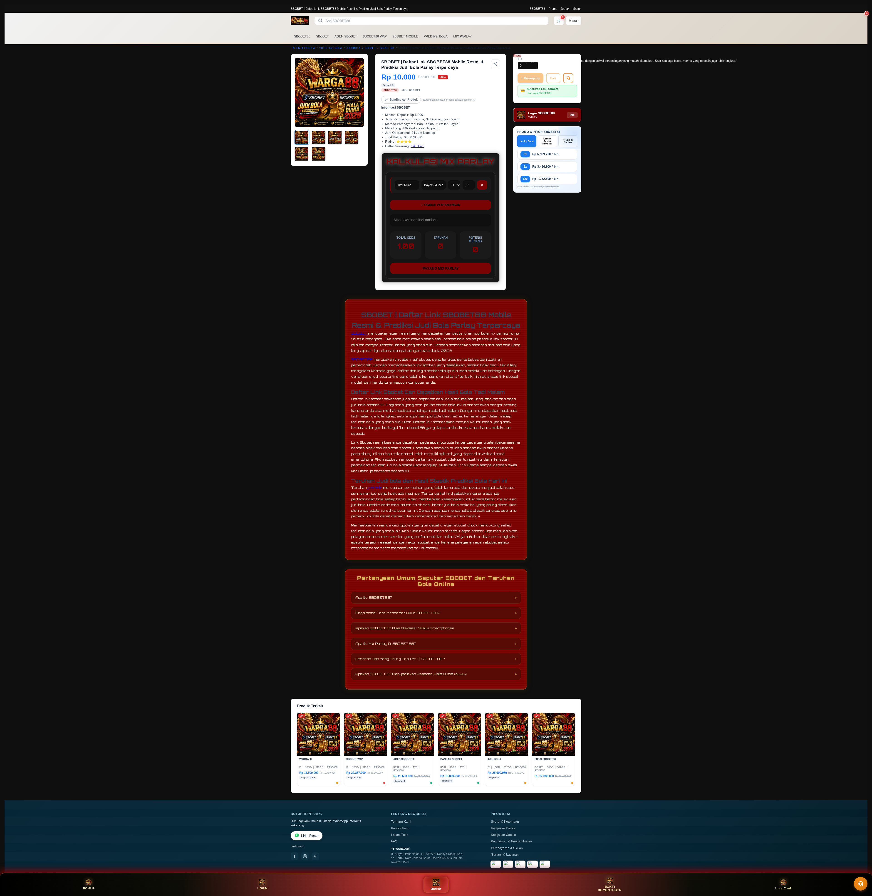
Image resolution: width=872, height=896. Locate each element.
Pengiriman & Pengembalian (511, 841)
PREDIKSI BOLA (436, 36)
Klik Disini (417, 146)
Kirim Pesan (309, 835)
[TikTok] (315, 856)
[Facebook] (294, 856)
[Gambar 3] (335, 137)
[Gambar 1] (302, 137)
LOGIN (262, 888)
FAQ (394, 841)
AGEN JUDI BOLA (303, 48)
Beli (553, 78)
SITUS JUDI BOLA (330, 48)
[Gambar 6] (318, 154)
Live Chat (783, 888)
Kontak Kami (400, 828)
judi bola (375, 487)
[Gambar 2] (318, 137)
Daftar (565, 8)
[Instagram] (305, 856)
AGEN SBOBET (345, 36)
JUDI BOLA (353, 48)
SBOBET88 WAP (375, 36)
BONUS (88, 888)
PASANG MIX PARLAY (441, 268)
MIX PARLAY (462, 36)
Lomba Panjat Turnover (547, 141)
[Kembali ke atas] (862, 873)
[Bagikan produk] (495, 63)
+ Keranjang (530, 78)
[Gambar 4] (351, 137)
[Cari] (320, 20)
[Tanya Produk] (568, 78)
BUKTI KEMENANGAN (610, 888)
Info (572, 115)
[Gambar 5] (302, 154)
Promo (553, 8)
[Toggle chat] (860, 884)
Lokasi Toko (399, 834)
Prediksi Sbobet (568, 141)
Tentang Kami (401, 821)
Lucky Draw (527, 141)
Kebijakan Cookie (503, 834)
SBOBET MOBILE (405, 36)
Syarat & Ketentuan (505, 821)
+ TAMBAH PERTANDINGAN (440, 205)
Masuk (576, 8)
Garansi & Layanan (505, 854)
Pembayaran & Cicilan (507, 848)
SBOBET (322, 36)
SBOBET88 (537, 8)
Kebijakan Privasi (503, 828)
